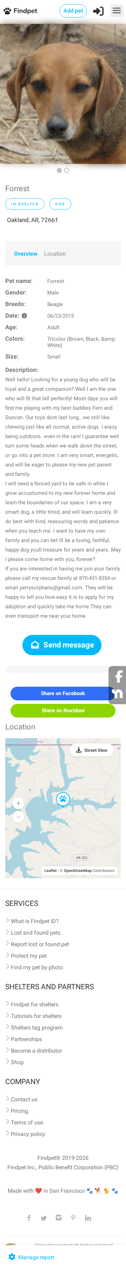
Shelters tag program (37, 1027)
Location (55, 253)
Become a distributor (36, 1050)
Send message (68, 644)
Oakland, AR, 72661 (32, 219)
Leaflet (50, 870)
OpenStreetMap (78, 870)
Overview (25, 253)
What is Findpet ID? (35, 921)
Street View (95, 750)
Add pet (73, 10)
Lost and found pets (36, 932)
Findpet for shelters (34, 1004)
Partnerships (26, 1039)
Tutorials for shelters (36, 1016)
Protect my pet (29, 955)
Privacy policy (28, 1134)
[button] (58, 792)
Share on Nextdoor (63, 710)
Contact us (24, 1099)
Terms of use (27, 1122)
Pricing (19, 1111)
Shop (17, 1062)
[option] (63, 94)
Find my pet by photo (37, 967)
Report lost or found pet (40, 944)
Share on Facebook (63, 693)
